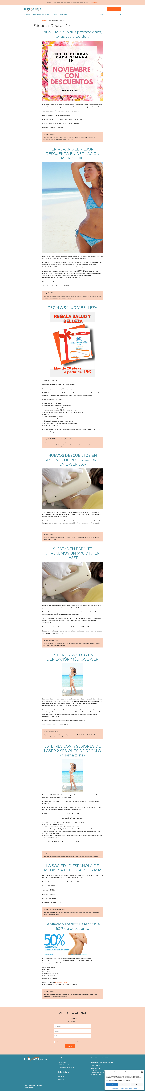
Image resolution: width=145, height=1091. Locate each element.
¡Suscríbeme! (94, 2)
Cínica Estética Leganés (55, 296)
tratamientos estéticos (49, 139)
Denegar (124, 1084)
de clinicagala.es (72, 1042)
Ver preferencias (137, 1084)
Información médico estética (57, 853)
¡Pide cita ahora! (113, 9)
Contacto (63, 14)
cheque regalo (69, 442)
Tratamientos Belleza (67, 446)
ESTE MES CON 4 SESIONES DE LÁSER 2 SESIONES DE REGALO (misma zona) (72, 750)
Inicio (45, 20)
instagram (61, 1079)
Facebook (61, 1076)
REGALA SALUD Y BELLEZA (72, 307)
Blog (55, 14)
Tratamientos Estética (53, 914)
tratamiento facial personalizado (88, 444)
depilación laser (79, 296)
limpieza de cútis (66, 444)
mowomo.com (39, 1085)
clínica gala (65, 296)
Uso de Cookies (115, 1088)
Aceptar (112, 1084)
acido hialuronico (53, 137)
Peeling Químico (65, 438)
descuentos (85, 137)
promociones (92, 137)
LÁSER (51, 293)
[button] (142, 1072)
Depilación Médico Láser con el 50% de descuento (72, 926)
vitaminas (70, 139)
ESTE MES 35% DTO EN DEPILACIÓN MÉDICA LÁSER (72, 657)
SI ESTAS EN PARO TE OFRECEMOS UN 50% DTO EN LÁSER (72, 553)
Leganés (99, 296)
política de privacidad (70, 1042)
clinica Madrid (66, 643)
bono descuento (53, 735)
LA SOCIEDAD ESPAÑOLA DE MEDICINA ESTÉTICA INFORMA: (72, 867)
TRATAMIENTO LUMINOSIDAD (52, 446)
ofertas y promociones (59, 298)
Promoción (52, 134)
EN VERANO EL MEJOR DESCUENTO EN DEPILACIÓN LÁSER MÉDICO (72, 153)
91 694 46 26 (73, 1018)
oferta (51, 737)
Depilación (65, 137)
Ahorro (52, 640)
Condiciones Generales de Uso (66, 1067)
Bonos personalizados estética (57, 442)
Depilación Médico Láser (75, 137)
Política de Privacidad (123, 1088)
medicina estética (48, 298)
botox (60, 137)
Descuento (92, 643)
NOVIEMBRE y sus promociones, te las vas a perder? (72, 34)
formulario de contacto (61, 982)
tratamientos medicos (61, 139)
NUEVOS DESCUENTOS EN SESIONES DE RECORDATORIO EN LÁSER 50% (72, 459)
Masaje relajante (75, 444)
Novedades (57, 438)
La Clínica (27, 14)
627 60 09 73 (73, 1021)
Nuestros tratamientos (41, 14)
